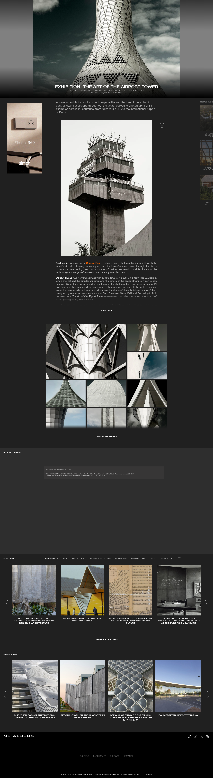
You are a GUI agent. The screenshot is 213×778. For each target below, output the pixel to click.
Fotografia (166, 558)
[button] (7, 602)
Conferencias (138, 558)
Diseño (153, 558)
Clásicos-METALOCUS (100, 558)
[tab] (51, 559)
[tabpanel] (106, 603)
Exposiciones (51, 558)
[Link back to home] (19, 736)
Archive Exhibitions (106, 639)
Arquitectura (79, 558)
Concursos (121, 558)
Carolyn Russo (64, 278)
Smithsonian (62, 263)
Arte (65, 558)
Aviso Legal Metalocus (101, 774)
